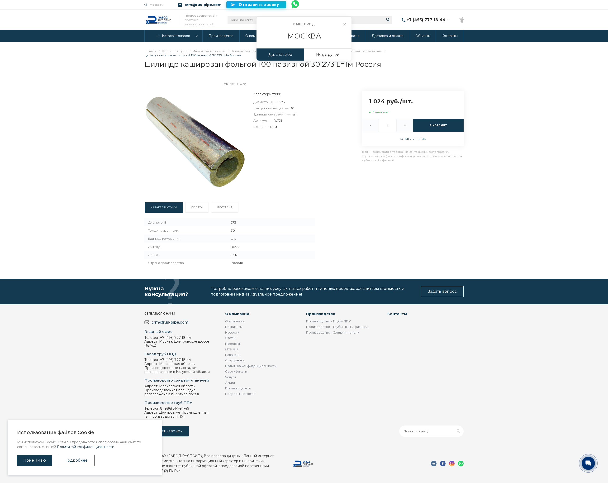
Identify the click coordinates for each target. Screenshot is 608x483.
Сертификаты (236, 371)
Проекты (232, 343)
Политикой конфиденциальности (85, 447)
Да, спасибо (280, 54)
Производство (320, 313)
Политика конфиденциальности (250, 366)
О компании (237, 313)
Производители (238, 388)
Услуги (230, 377)
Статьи (230, 338)
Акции (230, 382)
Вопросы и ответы (240, 394)
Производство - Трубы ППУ (328, 321)
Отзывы (231, 349)
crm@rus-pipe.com (203, 5)
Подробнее (76, 460)
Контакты (397, 313)
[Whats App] (295, 4)
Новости (232, 332)
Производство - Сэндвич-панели (332, 332)
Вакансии (232, 355)
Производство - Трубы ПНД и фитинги (337, 327)
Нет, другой (328, 54)
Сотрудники (234, 360)
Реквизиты (233, 327)
